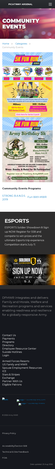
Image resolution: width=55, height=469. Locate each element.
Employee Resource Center (19, 349)
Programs (8, 342)
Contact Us (9, 335)
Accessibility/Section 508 (14, 446)
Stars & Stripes (11, 374)
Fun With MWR (37, 197)
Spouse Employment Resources (22, 368)
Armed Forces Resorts (15, 361)
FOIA (4, 458)
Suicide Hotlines (12, 352)
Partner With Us (12, 381)
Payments (8, 338)
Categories (21, 43)
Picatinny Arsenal (20, 4)
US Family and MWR (14, 364)
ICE (4, 371)
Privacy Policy (9, 433)
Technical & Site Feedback (15, 452)
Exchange (8, 378)
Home (5, 43)
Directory (8, 345)
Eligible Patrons (12, 384)
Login (5, 355)
